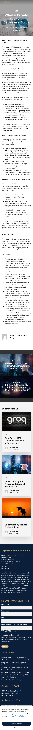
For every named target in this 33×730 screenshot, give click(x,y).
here (17, 324)
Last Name (5, 611)
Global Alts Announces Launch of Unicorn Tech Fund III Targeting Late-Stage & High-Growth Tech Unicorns (15, 675)
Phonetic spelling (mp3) (10, 635)
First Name (5, 604)
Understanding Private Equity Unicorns (14, 680)
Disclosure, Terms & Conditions (11, 562)
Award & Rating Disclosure (10, 564)
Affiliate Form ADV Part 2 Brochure (12, 555)
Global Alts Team (12, 27)
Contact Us (5, 568)
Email (3, 618)
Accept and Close (16, 723)
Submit (5, 646)
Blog (16, 10)
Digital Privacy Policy (17, 716)
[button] (30, 2)
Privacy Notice (6, 557)
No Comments (16, 30)
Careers (4, 566)
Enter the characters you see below (14, 624)
